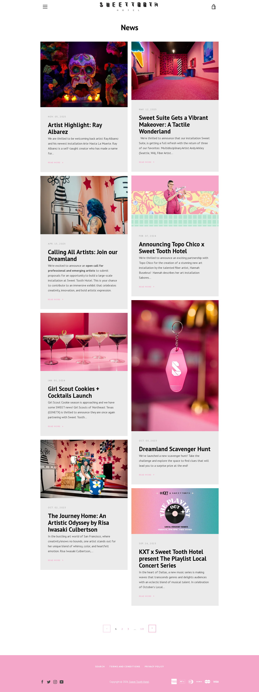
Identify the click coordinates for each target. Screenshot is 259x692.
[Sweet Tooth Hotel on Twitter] (49, 681)
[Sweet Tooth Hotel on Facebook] (42, 681)
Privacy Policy (154, 666)
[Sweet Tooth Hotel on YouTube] (62, 681)
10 (142, 628)
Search (100, 666)
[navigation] (45, 6)
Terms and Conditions (124, 666)
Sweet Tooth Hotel (139, 681)
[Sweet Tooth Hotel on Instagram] (55, 681)
